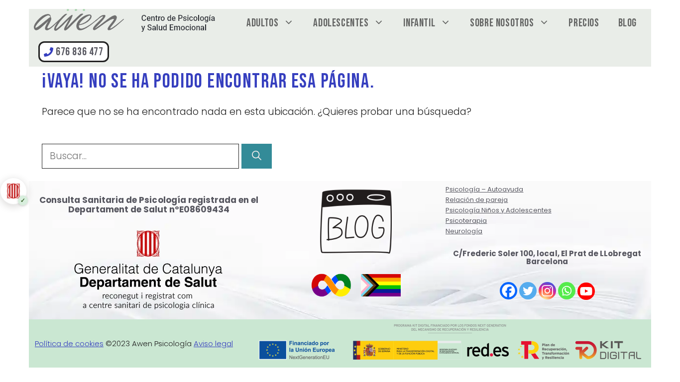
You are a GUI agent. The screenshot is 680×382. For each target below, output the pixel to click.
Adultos (262, 23)
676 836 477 (80, 52)
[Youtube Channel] (586, 291)
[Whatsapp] (566, 290)
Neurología (464, 231)
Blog (627, 23)
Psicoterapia (466, 220)
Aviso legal (213, 343)
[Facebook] (508, 290)
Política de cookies (69, 343)
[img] (12, 191)
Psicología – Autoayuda (484, 189)
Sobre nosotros (502, 23)
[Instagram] (547, 290)
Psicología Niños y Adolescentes (499, 210)
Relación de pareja (477, 199)
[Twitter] (528, 290)
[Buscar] (256, 156)
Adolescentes (340, 23)
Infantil (419, 23)
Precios (583, 23)
